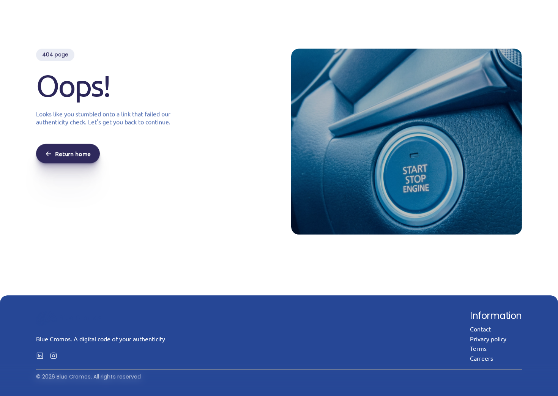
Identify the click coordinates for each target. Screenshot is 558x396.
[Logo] (68, 318)
